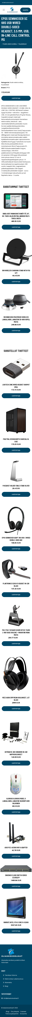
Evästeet (23, 1011)
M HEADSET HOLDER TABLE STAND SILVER (16, 486)
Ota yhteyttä (15, 1011)
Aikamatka (8, 982)
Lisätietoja (16, 98)
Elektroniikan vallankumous (14, 979)
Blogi (6, 986)
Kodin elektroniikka (10, 44)
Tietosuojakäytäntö (11, 1014)
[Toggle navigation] (3, 10)
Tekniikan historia (11, 975)
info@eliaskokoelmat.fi (8, 2)
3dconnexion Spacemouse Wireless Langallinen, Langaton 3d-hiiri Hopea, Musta (16, 319)
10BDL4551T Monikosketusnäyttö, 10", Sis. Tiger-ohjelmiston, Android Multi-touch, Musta (16, 216)
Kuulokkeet (23, 44)
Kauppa (25, 10)
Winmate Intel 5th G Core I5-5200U (16, 922)
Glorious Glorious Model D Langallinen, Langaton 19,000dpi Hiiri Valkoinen (16, 800)
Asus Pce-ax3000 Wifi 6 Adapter (16, 847)
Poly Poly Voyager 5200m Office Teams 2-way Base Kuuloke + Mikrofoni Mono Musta (16, 632)
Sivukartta (23, 1014)
